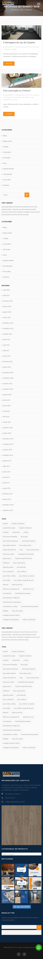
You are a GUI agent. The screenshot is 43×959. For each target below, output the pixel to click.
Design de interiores (9, 550)
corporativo (16, 532)
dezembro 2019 (8, 439)
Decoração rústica (25, 545)
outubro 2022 (7, 334)
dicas (21, 550)
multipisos (6, 563)
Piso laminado (16, 97)
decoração (24, 536)
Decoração (7, 97)
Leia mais (9, 63)
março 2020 (7, 422)
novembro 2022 (8, 328)
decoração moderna (9, 545)
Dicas (5, 163)
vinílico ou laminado (28, 619)
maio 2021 (6, 345)
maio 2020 (6, 411)
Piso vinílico (25, 97)
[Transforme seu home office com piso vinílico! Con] (21, 896)
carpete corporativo (17, 523)
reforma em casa (28, 589)
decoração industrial (28, 541)
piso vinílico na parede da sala (23, 580)
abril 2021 (6, 350)
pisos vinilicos (21, 571)
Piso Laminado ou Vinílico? (17, 90)
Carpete (7, 49)
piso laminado (21, 567)
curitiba (25, 532)
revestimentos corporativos (12, 602)
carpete (13, 49)
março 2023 (7, 317)
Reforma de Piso (17, 584)
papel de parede (8, 567)
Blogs (5, 135)
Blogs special (7, 141)
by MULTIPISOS (8, 47)
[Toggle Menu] (38, 4)
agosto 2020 (7, 394)
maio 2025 (6, 290)
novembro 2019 (8, 444)
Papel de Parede (8, 169)
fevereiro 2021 (8, 361)
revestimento (7, 593)
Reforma (5, 584)
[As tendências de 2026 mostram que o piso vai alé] (21, 883)
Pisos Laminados (8, 571)
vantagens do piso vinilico (11, 615)
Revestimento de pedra (22, 593)
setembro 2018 (8, 510)
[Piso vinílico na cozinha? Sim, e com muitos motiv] (8, 896)
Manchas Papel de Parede (23, 558)
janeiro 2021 (7, 367)
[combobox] (21, 854)
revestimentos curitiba (10, 606)
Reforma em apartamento (11, 589)
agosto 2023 (7, 312)
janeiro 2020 (7, 433)
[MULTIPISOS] (8, 3)
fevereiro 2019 (8, 494)
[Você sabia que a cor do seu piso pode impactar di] (35, 896)
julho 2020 (6, 400)
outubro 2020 (7, 383)
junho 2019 (6, 472)
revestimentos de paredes (29, 606)
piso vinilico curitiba (9, 576)
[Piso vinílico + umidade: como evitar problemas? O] (35, 883)
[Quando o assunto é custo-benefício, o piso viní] (35, 870)
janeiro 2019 (7, 499)
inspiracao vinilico (8, 554)
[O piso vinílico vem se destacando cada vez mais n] (8, 883)
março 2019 (7, 488)
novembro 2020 (8, 378)
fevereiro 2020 (8, 428)
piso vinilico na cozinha (26, 576)
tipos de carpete (17, 611)
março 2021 (7, 356)
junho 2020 (6, 405)
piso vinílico (13, 99)
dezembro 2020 (8, 372)
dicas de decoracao (33, 550)
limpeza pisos (7, 558)
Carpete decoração (9, 528)
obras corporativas (19, 563)
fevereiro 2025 (8, 301)
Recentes (6, 185)
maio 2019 (6, 477)
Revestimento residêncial (11, 598)
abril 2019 (6, 483)
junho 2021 (6, 339)
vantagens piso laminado (11, 619)
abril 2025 (6, 295)
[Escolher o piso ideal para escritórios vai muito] (8, 870)
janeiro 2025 (7, 306)
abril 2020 (6, 416)
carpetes (6, 532)
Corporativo (7, 152)
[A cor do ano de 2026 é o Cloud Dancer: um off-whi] (21, 870)
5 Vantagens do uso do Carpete (19, 42)
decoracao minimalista (10, 536)
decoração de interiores (10, 541)
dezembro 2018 (8, 505)
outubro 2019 (7, 450)
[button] (39, 947)
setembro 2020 (8, 389)
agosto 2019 (7, 461)
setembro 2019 (8, 455)
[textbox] (21, 854)
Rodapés (6, 611)
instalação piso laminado (26, 554)
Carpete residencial (25, 528)
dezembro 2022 (8, 323)
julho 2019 (6, 466)
